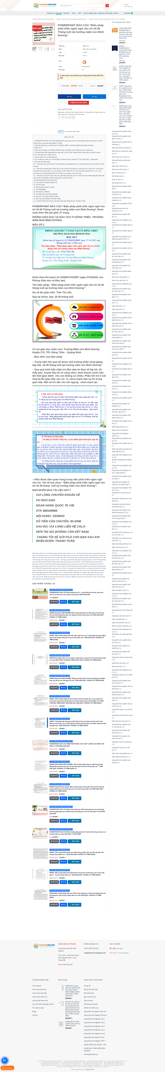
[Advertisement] (82, 926)
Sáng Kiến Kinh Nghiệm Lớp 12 (92, 1064)
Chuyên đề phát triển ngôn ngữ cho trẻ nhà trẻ (64, 555)
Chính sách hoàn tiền (39, 993)
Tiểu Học (66, 13)
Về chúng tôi (36, 986)
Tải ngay (94, 96)
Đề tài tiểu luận (89, 993)
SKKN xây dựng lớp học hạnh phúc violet (83, 577)
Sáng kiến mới (90, 1069)
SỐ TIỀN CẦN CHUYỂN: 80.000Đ (45, 194)
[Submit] (107, 5)
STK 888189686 (39, 189)
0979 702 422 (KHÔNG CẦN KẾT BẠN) (47, 199)
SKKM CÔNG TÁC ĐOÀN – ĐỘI (95, 1044)
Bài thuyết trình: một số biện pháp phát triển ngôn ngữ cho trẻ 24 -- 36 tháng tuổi (60, 553)
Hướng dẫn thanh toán (40, 1000)
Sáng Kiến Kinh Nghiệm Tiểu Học (95, 1015)
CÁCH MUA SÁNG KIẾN (72, 131)
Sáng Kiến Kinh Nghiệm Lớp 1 (94, 1019)
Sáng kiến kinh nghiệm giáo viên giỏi (50, 1061)
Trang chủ (50, 13)
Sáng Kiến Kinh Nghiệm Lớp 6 (117, 1061)
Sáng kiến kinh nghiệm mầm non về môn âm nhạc (74, 570)
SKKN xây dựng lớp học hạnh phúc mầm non (68, 574)
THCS (73, 13)
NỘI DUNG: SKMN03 (41, 192)
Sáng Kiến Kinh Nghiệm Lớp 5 (94, 1033)
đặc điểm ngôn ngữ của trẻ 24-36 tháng (51, 557)
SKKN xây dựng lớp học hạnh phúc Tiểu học (57, 577)
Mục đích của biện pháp (41, 161)
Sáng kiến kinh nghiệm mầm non (71, 19)
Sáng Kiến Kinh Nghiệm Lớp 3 (94, 1026)
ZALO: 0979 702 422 (65, 109)
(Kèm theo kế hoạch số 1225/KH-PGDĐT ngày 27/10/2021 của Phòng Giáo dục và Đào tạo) (63, 150)
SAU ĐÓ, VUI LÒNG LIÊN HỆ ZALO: (46, 196)
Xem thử (69, 96)
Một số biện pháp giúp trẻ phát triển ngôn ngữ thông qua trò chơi (83, 557)
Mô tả (61, 131)
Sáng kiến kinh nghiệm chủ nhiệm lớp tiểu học (93, 1066)
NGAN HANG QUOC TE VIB (43, 187)
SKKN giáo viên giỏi (91, 1004)
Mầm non (59, 13)
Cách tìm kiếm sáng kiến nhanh (43, 1004)
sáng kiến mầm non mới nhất (45, 574)
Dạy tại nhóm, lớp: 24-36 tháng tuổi (45, 157)
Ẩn (73, 137)
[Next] (52, 34)
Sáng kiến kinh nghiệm (43, 19)
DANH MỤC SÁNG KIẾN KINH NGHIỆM (94, 1049)
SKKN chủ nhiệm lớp (91, 1008)
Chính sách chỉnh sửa (39, 997)
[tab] (61, 131)
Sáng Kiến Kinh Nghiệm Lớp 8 (72, 1062)
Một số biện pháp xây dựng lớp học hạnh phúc (66, 562)
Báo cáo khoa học (90, 997)
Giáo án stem (88, 1000)
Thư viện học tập (38, 1008)
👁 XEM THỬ (54, 601)
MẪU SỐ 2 (37, 148)
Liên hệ (34, 1015)
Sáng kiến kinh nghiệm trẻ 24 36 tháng (107, 19)
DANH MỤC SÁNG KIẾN (105, 13)
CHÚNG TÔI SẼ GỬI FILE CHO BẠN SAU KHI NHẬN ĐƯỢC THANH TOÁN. (59, 201)
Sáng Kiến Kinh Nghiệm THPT (94, 1041)
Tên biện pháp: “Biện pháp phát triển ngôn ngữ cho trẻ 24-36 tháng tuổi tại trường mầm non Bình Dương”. (67, 152)
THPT (79, 13)
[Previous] (35, 34)
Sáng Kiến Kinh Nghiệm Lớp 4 (94, 1030)
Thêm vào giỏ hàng (78, 102)
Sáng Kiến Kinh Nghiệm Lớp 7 (51, 1062)
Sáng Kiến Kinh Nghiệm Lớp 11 (71, 1064)
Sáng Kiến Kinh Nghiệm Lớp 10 (50, 1064)
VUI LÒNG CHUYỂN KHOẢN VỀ (45, 182)
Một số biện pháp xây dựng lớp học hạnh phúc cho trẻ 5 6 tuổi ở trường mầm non (74, 564)
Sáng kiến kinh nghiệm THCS (94, 1037)
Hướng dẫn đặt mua (91, 1054)
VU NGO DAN (39, 185)
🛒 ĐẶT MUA (74, 602)
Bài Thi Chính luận (90, 13)
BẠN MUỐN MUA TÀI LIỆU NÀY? (45, 180)
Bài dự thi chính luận (91, 989)
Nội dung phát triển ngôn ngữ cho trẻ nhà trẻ (53, 568)
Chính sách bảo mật (39, 989)
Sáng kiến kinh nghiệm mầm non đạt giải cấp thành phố (85, 568)
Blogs (116, 13)
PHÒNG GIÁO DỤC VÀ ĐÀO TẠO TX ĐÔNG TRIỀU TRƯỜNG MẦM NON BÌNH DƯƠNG (63, 145)
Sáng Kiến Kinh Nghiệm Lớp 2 (94, 1022)
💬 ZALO (63, 601)
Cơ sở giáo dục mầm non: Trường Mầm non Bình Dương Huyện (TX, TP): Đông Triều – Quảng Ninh (65, 159)
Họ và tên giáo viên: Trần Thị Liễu (44, 154)
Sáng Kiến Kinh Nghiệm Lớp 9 (93, 1062)
